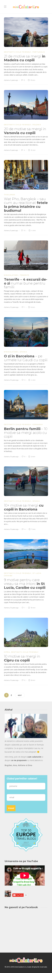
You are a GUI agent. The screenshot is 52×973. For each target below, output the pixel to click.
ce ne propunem (19, 760)
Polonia (37, 125)
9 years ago (14, 150)
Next (20, 695)
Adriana (7, 80)
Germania (38, 424)
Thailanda (9, 195)
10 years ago (14, 307)
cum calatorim (34, 757)
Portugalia (39, 52)
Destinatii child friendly (17, 52)
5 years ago (14, 80)
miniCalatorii (11, 275)
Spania (23, 352)
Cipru (7, 652)
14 (24, 230)
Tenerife (24, 275)
